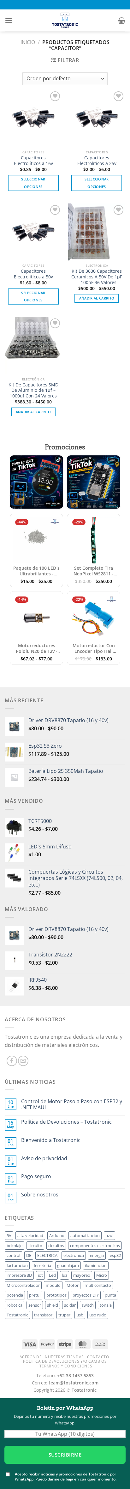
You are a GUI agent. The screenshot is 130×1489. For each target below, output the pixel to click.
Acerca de (31, 1357)
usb (79, 1315)
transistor (43, 1315)
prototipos (56, 1295)
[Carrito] (121, 20)
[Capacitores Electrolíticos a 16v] (33, 118)
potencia (15, 1295)
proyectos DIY (86, 1295)
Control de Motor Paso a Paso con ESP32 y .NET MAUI (71, 1104)
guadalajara (68, 1265)
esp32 (115, 1255)
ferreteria (42, 1265)
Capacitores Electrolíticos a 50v (33, 273)
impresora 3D (19, 1275)
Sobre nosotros (39, 1195)
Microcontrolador (23, 1285)
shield (52, 1305)
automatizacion (85, 1235)
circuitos (56, 1245)
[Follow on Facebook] (12, 1061)
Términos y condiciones (65, 1366)
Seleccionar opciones (33, 183)
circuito (35, 1245)
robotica (14, 1305)
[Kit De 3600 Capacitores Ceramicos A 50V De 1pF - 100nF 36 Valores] (96, 231)
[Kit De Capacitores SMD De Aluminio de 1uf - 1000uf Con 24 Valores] (33, 345)
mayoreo (81, 1275)
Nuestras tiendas (64, 1357)
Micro (101, 1275)
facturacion (17, 1265)
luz (64, 1275)
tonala (106, 1305)
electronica (73, 1255)
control (13, 1255)
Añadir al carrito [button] (97, 298)
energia (97, 1255)
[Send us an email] (23, 1061)
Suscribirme (65, 1455)
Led (52, 1275)
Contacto (98, 1357)
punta (110, 1295)
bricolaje (14, 1245)
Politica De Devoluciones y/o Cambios (65, 1361)
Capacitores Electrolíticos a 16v (33, 160)
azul (109, 1235)
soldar (70, 1305)
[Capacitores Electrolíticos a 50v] (33, 231)
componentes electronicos (95, 1245)
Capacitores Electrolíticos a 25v (96, 160)
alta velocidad (30, 1235)
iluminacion (96, 1265)
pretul (34, 1295)
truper (64, 1315)
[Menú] (8, 20)
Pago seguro (36, 1176)
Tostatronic (17, 1315)
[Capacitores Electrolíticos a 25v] (96, 118)
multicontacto (98, 1285)
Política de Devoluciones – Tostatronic (66, 1122)
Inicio (28, 42)
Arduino (56, 1235)
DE (28, 1255)
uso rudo (97, 1315)
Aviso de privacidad (44, 1158)
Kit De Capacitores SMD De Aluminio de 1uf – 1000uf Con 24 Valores (33, 390)
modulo (53, 1285)
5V (9, 1235)
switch (88, 1305)
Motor (73, 1285)
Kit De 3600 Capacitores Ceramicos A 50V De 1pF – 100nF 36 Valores (96, 276)
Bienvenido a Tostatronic (50, 1140)
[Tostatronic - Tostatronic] (65, 20)
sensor (34, 1305)
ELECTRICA (47, 1255)
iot (40, 1275)
